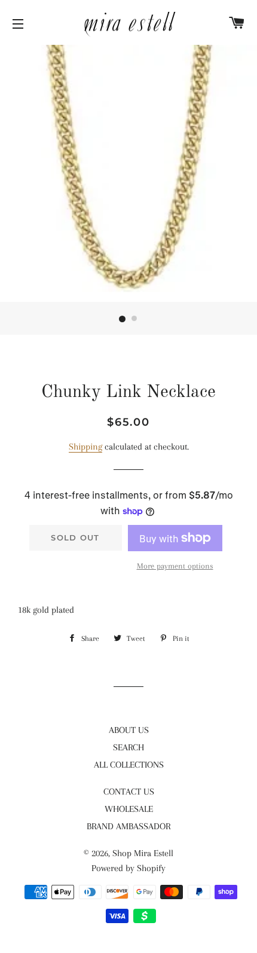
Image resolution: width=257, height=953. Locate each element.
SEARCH (128, 747)
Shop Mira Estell (142, 853)
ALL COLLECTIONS (129, 764)
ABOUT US (129, 730)
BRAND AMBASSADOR (128, 826)
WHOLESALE (129, 809)
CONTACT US (128, 791)
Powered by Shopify (128, 868)
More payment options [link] (175, 565)
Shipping (85, 446)
